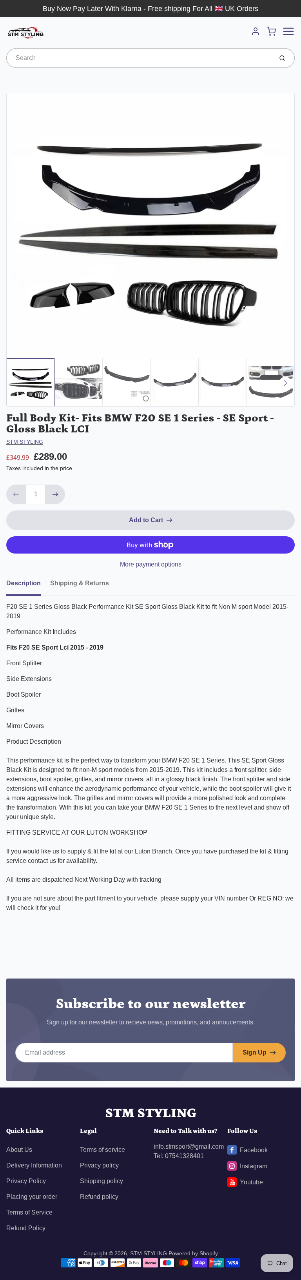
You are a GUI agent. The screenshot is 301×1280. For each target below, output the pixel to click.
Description (23, 583)
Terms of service (102, 1149)
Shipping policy (101, 1181)
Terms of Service (29, 1212)
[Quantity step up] (55, 494)
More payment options (150, 564)
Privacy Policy (26, 1181)
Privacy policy (99, 1165)
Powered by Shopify (193, 1253)
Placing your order (31, 1196)
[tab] (28, 586)
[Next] (285, 383)
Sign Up (255, 1052)
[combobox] (139, 58)
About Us (19, 1149)
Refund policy (99, 1196)
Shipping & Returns (79, 583)
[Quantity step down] (16, 494)
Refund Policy (25, 1228)
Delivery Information (34, 1165)
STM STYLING (24, 442)
